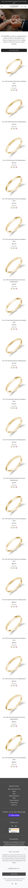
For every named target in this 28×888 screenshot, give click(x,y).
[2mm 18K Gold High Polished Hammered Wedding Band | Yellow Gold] (11, 726)
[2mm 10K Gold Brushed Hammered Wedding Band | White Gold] (14, 207)
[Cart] (25, 6)
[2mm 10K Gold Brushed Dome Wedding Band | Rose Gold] (16, 128)
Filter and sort (14, 50)
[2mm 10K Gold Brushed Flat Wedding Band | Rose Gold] (16, 167)
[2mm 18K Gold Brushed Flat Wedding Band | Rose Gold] (16, 685)
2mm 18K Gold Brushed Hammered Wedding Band (14, 758)
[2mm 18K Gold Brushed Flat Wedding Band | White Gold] (14, 685)
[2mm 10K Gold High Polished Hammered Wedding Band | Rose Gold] (16, 288)
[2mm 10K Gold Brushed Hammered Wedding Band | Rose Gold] (16, 207)
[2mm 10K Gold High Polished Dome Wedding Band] (14, 66)
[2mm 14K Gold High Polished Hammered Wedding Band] (14, 463)
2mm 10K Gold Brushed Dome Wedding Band (14, 121)
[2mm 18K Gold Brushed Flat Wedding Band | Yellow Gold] (11, 685)
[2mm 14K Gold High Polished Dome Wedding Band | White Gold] (14, 329)
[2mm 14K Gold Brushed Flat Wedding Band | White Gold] (14, 446)
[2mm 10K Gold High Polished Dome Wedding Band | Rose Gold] (16, 90)
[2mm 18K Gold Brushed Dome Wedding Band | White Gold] (14, 606)
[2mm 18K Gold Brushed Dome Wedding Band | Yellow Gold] (11, 606)
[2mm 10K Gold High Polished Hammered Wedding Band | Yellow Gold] (11, 288)
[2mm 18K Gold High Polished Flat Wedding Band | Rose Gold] (16, 647)
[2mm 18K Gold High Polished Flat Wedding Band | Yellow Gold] (11, 647)
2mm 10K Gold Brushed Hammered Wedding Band (14, 200)
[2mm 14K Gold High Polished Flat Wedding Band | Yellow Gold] (11, 408)
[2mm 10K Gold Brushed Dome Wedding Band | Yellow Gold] (11, 128)
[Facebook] (12, 826)
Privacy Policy (8, 880)
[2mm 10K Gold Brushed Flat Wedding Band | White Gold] (14, 167)
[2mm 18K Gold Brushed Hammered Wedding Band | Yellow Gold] (11, 766)
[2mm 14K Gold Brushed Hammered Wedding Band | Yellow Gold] (11, 527)
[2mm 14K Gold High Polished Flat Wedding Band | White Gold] (14, 408)
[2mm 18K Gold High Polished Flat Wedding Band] (14, 623)
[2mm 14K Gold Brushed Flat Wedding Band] (14, 425)
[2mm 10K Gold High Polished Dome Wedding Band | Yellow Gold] (11, 90)
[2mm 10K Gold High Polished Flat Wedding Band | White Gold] (14, 248)
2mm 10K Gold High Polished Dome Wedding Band (14, 82)
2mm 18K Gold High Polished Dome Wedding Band (14, 560)
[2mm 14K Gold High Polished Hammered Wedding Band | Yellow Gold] (11, 487)
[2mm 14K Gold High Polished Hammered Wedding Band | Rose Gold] (16, 487)
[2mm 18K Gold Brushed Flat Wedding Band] (14, 664)
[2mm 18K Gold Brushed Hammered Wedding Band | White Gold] (14, 766)
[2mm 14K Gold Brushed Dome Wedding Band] (14, 346)
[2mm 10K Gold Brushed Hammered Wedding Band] (14, 184)
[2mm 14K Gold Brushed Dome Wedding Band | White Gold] (14, 367)
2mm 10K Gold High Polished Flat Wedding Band (14, 240)
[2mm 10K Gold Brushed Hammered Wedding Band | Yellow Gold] (11, 207)
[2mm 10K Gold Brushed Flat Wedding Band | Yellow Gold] (11, 167)
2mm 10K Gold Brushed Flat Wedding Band (14, 160)
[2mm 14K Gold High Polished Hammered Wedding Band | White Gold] (14, 487)
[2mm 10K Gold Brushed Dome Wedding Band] (14, 107)
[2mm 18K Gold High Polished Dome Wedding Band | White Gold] (14, 568)
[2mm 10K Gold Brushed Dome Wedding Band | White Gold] (14, 128)
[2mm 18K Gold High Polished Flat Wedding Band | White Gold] (14, 647)
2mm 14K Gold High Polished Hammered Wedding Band (14, 479)
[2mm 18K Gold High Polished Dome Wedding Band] (14, 544)
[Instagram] (15, 826)
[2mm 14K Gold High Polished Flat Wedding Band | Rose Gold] (16, 408)
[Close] (25, 849)
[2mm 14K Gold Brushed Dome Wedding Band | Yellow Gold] (11, 367)
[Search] (22, 6)
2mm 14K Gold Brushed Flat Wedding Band (14, 439)
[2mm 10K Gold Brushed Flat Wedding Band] (14, 145)
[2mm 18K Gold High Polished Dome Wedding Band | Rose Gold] (16, 568)
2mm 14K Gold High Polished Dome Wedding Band (14, 321)
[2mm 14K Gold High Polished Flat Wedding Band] (14, 384)
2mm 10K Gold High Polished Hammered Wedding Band (14, 281)
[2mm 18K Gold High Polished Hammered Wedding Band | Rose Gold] (16, 726)
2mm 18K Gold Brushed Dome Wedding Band (14, 599)
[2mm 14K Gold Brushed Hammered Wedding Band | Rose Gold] (16, 527)
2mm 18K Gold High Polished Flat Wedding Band (14, 639)
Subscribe (14, 874)
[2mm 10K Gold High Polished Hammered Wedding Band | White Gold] (14, 288)
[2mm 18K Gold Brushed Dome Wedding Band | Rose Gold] (16, 606)
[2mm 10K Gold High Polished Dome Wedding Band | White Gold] (14, 90)
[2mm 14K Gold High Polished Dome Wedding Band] (14, 305)
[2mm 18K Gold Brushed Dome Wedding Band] (14, 585)
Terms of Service (16, 880)
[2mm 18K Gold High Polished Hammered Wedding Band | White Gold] (14, 726)
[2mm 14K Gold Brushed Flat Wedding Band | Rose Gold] (16, 446)
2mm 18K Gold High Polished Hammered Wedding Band (14, 718)
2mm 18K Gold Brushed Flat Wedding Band (14, 678)
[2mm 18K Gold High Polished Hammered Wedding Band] (14, 702)
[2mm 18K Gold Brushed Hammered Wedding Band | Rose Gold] (16, 766)
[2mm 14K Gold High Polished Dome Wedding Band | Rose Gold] (16, 329)
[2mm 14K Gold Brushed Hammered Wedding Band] (14, 504)
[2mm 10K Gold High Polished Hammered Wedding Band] (14, 265)
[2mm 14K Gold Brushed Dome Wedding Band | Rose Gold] (16, 367)
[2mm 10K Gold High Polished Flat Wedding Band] (14, 225)
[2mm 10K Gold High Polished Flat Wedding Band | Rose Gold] (16, 248)
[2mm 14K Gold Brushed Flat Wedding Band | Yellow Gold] (11, 446)
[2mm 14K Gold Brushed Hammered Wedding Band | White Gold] (14, 527)
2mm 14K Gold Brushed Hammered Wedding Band (14, 519)
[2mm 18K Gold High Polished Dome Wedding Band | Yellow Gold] (11, 568)
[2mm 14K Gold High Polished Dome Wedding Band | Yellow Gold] (11, 329)
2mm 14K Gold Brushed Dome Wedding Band (14, 360)
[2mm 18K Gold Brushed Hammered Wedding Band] (14, 743)
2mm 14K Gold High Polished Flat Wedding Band (14, 400)
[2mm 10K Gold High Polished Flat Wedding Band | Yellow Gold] (11, 248)
